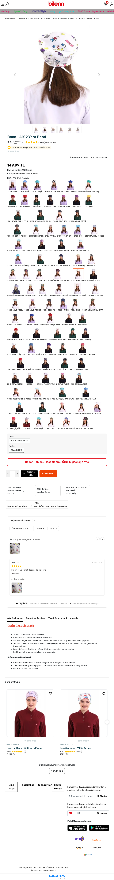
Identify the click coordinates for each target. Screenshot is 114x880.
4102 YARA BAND (19, 440)
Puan (53, 528)
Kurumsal (27, 785)
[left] (7, 722)
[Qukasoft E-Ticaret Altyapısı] (57, 877)
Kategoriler (43, 785)
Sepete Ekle (31, 473)
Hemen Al (49, 473)
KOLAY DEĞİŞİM (30, 11)
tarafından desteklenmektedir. (44, 603)
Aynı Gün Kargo (12, 11)
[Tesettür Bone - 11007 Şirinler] (30, 713)
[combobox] (71, 813)
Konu (40, 528)
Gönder (103, 796)
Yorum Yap (57, 771)
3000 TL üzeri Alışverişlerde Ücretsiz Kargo (89, 11)
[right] (107, 722)
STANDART (16, 450)
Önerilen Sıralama (21, 528)
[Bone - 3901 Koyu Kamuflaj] (83, 713)
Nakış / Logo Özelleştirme (53, 11)
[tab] (15, 617)
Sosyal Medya (58, 787)
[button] (14, 74)
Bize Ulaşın (11, 787)
